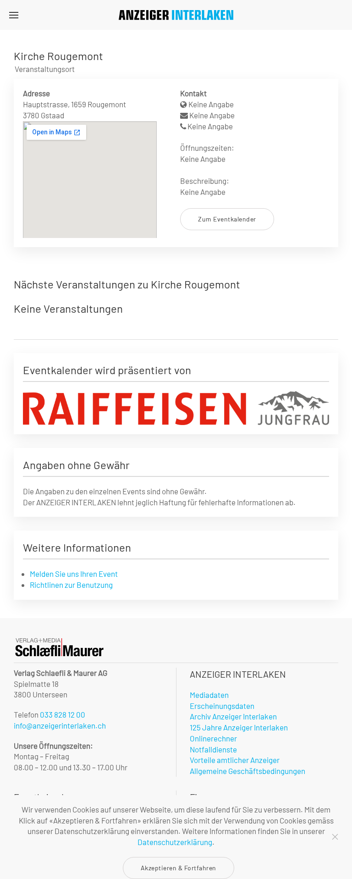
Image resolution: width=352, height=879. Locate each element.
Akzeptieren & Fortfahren (178, 868)
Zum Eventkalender (227, 219)
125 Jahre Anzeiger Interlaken (239, 727)
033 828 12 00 (62, 714)
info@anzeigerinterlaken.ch (60, 725)
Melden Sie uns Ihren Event (74, 573)
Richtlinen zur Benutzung (71, 584)
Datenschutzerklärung (175, 841)
